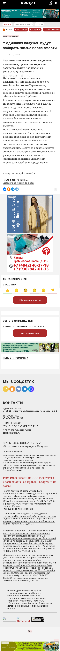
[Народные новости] (50, 3)
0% (7, 290)
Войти (55, 3)
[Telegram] (17, 189)
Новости (7, 24)
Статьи (39, 24)
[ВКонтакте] (4, 189)
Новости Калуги (10, 36)
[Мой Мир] (13, 189)
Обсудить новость (30, 300)
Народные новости (23, 24)
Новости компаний (15, 358)
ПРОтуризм (35, 29)
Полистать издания (12, 451)
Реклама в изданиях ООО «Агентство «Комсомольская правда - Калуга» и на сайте (29, 482)
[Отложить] (22, 75)
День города (21, 29)
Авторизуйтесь (30, 333)
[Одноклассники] (8, 189)
